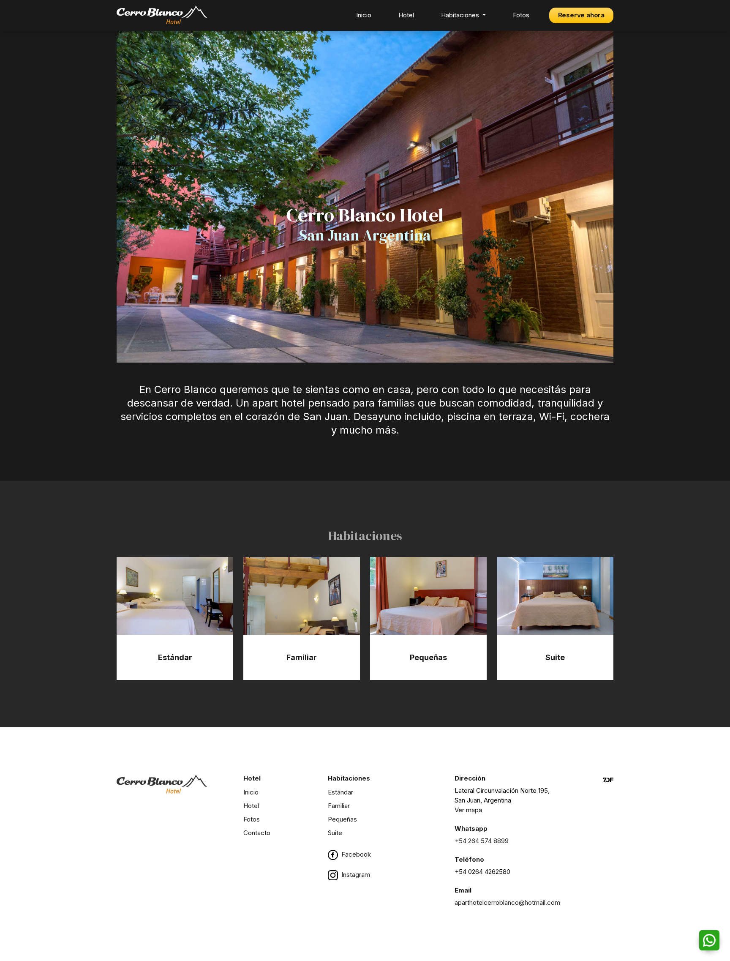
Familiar (339, 806)
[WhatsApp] (709, 940)
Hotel (406, 15)
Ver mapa (468, 810)
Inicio (363, 15)
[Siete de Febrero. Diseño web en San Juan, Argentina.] (608, 844)
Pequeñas (342, 819)
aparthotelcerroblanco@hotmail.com (507, 902)
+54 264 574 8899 (482, 841)
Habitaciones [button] (461, 15)
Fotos (521, 15)
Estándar (340, 792)
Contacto (256, 833)
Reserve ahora (581, 15)
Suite (335, 833)
